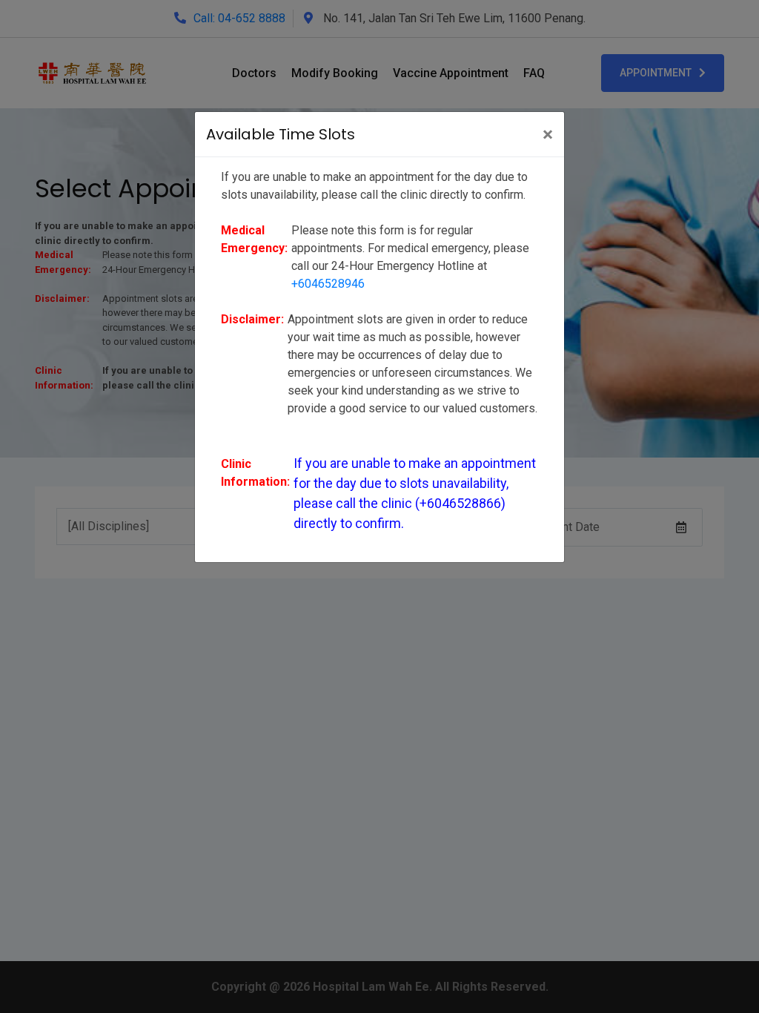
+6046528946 (328, 284)
